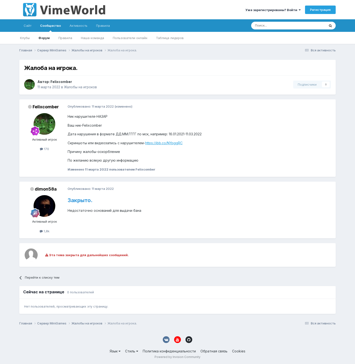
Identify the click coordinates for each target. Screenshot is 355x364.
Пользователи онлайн (130, 38)
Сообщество (50, 25)
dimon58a (46, 189)
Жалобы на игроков (80, 87)
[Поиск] (330, 25)
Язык (114, 351)
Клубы (25, 38)
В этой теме (310, 25)
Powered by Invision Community (177, 357)
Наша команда (92, 38)
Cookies (238, 351)
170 (46, 149)
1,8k (46, 231)
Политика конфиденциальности (169, 351)
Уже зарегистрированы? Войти (272, 10)
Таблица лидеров (170, 38)
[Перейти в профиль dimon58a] (44, 206)
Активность (78, 25)
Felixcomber (61, 82)
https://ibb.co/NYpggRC (164, 143)
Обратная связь (213, 351)
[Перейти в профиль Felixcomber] (29, 84)
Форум (44, 38)
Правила (65, 38)
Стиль (130, 351)
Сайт (27, 25)
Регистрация (320, 10)
